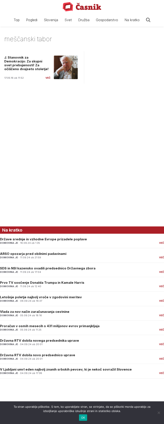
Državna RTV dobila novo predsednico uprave (37, 355)
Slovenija (51, 20)
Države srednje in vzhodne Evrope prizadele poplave (43, 239)
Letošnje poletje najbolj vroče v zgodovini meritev (41, 297)
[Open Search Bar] (148, 20)
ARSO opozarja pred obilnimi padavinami (33, 254)
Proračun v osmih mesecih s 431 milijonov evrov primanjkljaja (50, 326)
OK (83, 417)
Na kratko (132, 20)
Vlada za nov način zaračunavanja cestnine (34, 312)
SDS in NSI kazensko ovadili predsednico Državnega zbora (47, 268)
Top (17, 20)
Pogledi (31, 20)
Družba (83, 20)
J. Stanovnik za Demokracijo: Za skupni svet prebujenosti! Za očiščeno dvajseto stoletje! (26, 63)
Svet (68, 20)
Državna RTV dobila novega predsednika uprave (39, 340)
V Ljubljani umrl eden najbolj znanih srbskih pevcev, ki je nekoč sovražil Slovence (66, 369)
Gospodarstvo (107, 20)
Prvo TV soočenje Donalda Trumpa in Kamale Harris (42, 283)
